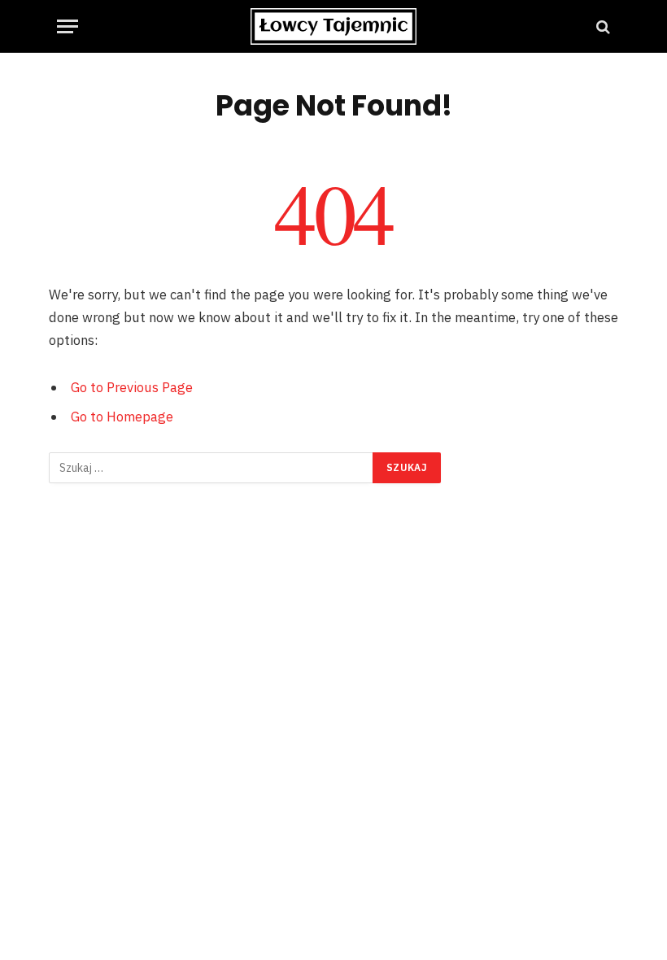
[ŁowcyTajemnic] (333, 26)
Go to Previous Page (132, 387)
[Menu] (67, 26)
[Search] (601, 26)
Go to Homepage (122, 416)
